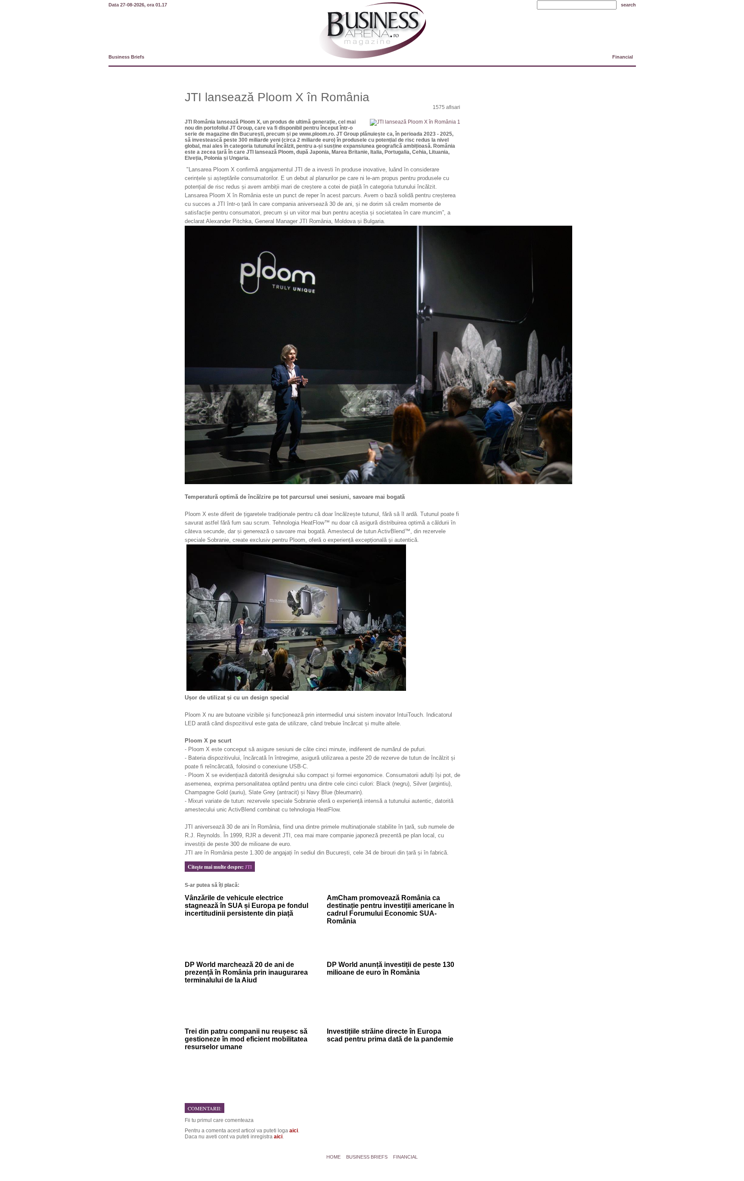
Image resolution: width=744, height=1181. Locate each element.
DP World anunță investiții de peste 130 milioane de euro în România (390, 968)
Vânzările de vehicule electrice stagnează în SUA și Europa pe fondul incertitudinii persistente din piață (246, 905)
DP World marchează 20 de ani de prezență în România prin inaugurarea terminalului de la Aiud (246, 972)
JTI (248, 866)
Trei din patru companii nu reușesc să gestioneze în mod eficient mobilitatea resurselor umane (246, 1039)
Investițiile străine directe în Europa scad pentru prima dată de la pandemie (390, 1035)
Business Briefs (126, 56)
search (628, 4)
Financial (622, 56)
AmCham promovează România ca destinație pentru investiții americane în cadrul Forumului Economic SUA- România (390, 909)
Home (333, 1156)
